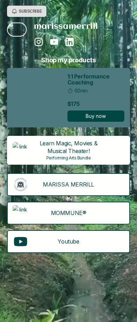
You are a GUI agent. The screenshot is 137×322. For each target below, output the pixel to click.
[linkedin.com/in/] (69, 42)
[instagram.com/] (38, 42)
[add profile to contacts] (110, 11)
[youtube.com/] (54, 42)
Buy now (96, 116)
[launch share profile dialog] (124, 11)
